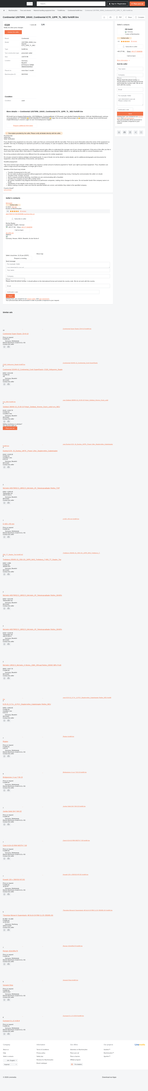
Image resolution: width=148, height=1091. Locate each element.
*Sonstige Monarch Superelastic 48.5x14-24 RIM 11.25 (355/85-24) (28, 915)
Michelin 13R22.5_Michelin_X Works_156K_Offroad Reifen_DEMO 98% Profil (32, 665)
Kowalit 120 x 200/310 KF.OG (14, 880)
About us (6, 1049)
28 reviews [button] (23, 211)
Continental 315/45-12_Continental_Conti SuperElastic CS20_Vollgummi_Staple (32, 369)
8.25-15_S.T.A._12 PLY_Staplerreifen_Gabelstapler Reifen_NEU (27, 704)
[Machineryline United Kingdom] (13, 4)
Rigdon (5, 741)
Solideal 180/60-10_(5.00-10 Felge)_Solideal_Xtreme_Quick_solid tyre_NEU (31, 407)
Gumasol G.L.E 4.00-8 (11, 1021)
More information (122, 60)
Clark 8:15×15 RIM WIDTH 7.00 (15, 845)
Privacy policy (41, 1053)
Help (4, 1053)
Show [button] (19, 227)
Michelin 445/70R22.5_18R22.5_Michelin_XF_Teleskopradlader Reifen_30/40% (32, 595)
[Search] (38, 4)
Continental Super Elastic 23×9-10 (15, 334)
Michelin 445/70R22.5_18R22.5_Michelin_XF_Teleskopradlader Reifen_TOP (31, 488)
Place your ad (10, 428)
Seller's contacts (8, 1056)
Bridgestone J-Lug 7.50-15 (13, 777)
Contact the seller (13, 32)
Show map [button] (39, 254)
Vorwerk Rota (8, 985)
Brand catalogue (42, 1063)
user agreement (44, 299)
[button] (104, 17)
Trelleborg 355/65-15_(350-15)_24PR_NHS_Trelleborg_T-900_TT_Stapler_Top (32, 560)
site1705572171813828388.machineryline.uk (20, 214)
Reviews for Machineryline (45, 1060)
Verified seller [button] (14, 205)
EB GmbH (9, 203)
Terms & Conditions (43, 1049)
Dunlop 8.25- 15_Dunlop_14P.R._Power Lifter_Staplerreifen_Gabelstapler (30, 451)
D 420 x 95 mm (8, 524)
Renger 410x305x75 (10, 951)
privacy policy (31, 299)
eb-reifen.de (10, 233)
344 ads (14, 207)
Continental (25, 38)
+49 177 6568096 (26, 227)
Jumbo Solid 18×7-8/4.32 (12, 811)
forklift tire (25, 49)
